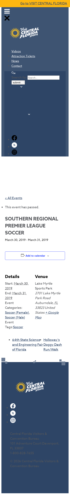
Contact (16, 66)
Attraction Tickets (23, 56)
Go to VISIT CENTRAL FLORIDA (43, 3)
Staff (18, 95)
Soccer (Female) (17, 312)
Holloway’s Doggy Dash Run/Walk (52, 345)
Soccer (18, 327)
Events (15, 106)
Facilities (16, 102)
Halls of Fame (23, 130)
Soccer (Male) (15, 317)
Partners (16, 110)
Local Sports (19, 114)
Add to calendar (35, 255)
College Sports (24, 122)
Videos (16, 51)
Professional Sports (27, 118)
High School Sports (27, 126)
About (15, 87)
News (15, 61)
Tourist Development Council (33, 99)
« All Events (13, 198)
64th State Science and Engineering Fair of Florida (27, 345)
